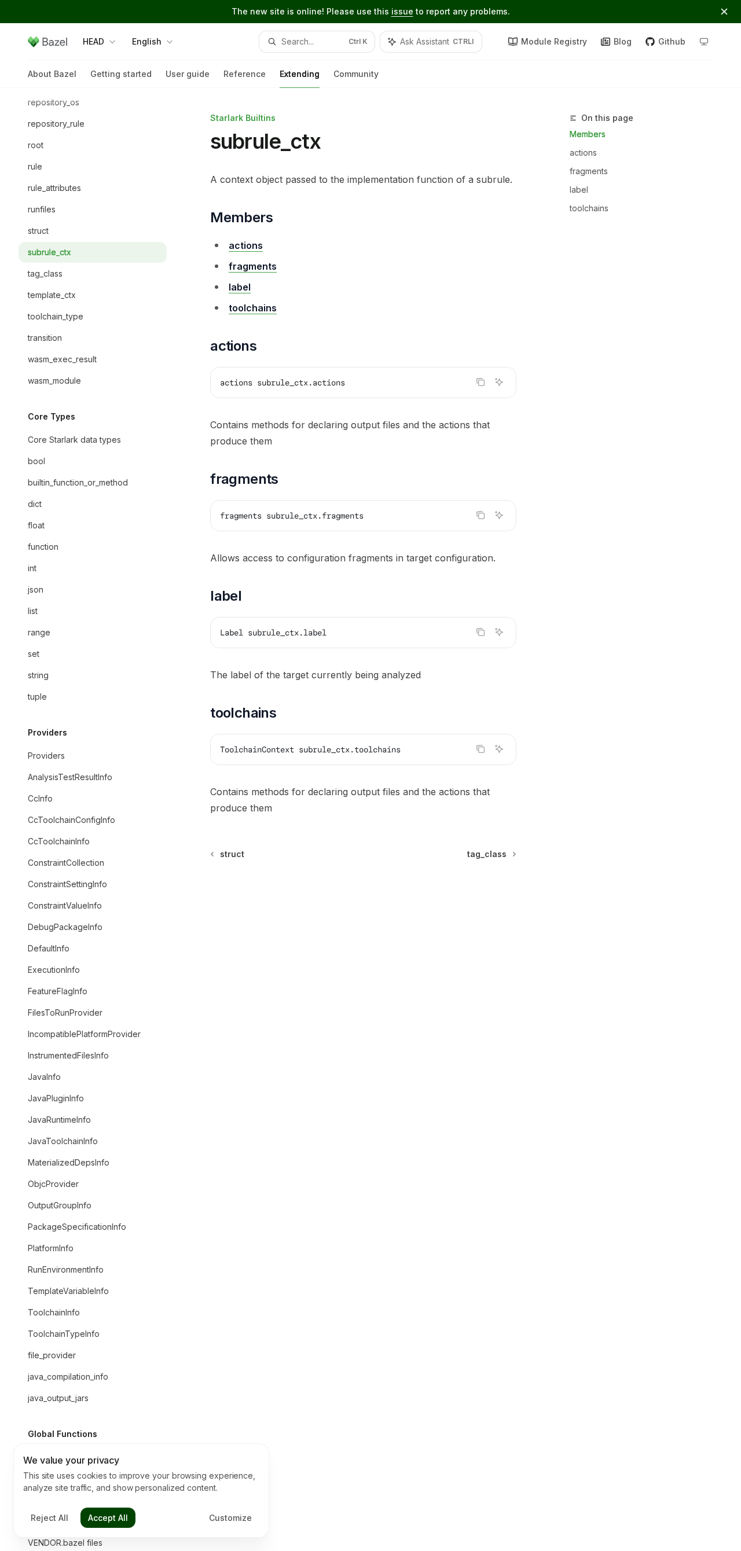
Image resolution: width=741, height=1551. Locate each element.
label (579, 189)
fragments (589, 171)
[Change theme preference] (704, 41)
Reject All (49, 1518)
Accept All (108, 1518)
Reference (244, 74)
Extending (300, 74)
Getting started (121, 74)
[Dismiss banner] (724, 11)
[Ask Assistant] (499, 381)
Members (588, 134)
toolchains (589, 208)
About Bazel (52, 74)
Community (356, 74)
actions (583, 152)
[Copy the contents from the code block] (480, 381)
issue (402, 11)
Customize (230, 1518)
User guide (188, 74)
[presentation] (102, 819)
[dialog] (141, 1491)
